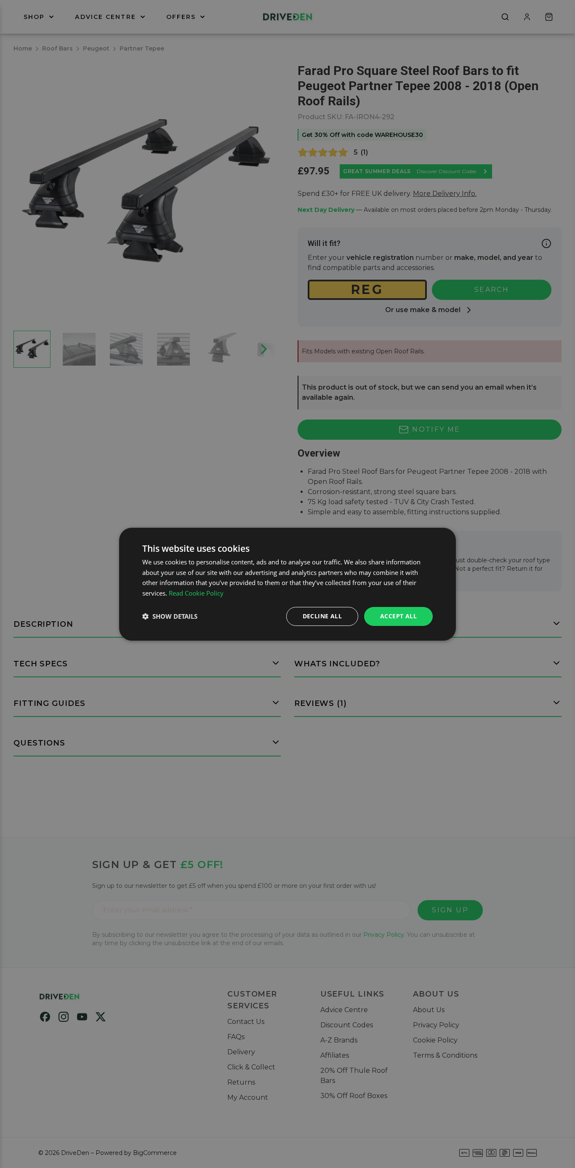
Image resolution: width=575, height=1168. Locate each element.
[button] (169, 616)
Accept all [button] (398, 616)
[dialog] (287, 583)
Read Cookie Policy (196, 593)
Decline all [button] (322, 616)
